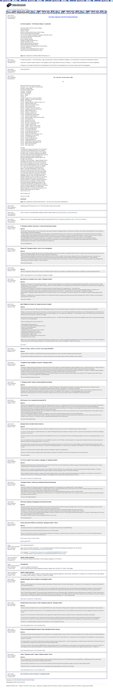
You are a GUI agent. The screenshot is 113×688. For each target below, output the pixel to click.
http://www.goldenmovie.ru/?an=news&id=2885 (33, 650)
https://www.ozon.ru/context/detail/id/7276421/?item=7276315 (37, 549)
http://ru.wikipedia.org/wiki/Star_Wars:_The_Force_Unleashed (70, 219)
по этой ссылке (28, 433)
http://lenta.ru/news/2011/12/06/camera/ (31, 599)
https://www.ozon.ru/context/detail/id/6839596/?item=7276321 (51, 552)
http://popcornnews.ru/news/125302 (30, 538)
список (55, 309)
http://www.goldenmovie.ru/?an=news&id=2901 (33, 670)
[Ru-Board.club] (16, 7)
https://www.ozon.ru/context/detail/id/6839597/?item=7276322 (50, 553)
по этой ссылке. (53, 515)
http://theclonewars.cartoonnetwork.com (66, 212)
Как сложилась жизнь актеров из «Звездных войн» (35, 674)
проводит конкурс (79, 492)
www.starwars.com (25, 190)
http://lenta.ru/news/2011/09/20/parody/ (31, 478)
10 (33, 680)
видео (37, 466)
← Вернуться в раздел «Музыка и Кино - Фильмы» (17, 9)
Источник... (24, 344)
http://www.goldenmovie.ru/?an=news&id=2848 (33, 625)
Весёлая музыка (21, 682)
